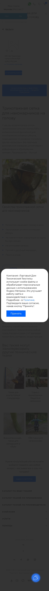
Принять (16, 313)
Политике (28, 300)
